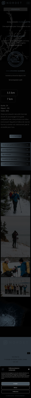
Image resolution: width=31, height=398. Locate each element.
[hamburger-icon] (28, 3)
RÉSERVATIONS (15, 136)
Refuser (15, 388)
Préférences (15, 392)
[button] (29, 369)
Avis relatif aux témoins (10, 395)
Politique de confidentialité (19, 395)
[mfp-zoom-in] (15, 194)
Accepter (15, 384)
